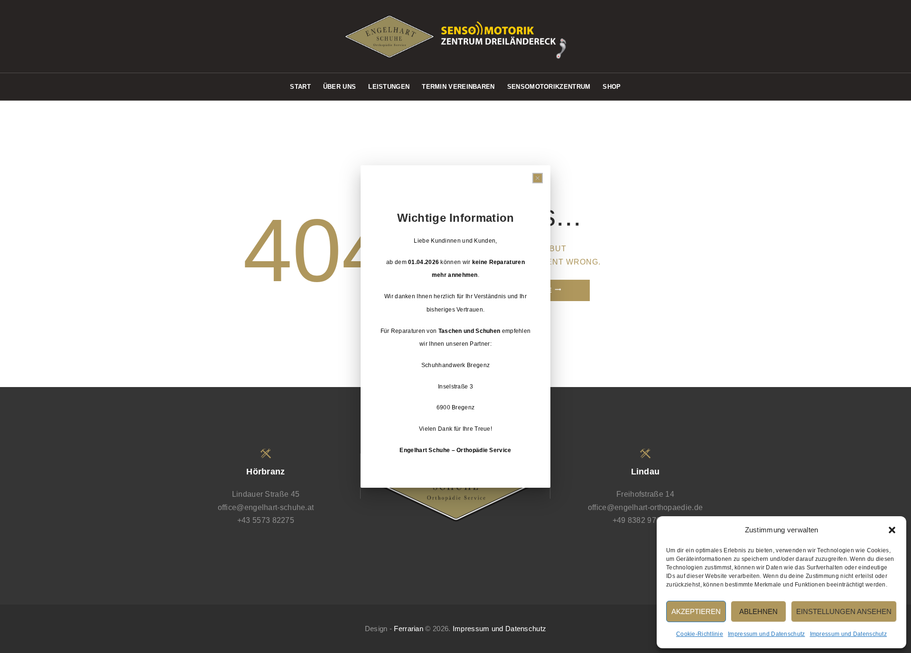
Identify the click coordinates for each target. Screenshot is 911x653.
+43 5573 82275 (265, 520)
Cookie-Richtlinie (699, 634)
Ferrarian (408, 629)
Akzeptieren (696, 611)
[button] (892, 530)
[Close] (537, 178)
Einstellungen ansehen (844, 611)
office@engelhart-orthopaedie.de (645, 507)
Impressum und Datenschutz (766, 634)
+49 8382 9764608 (646, 520)
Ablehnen (758, 611)
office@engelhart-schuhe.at (266, 507)
